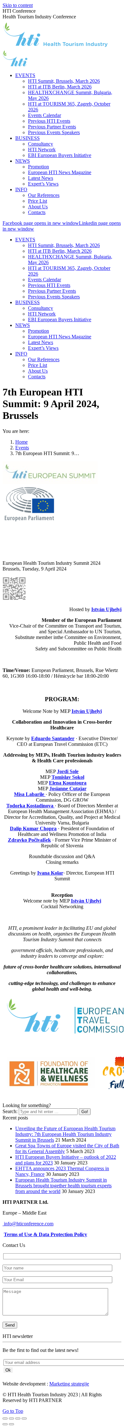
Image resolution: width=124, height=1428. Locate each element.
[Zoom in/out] (24, 1418)
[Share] (11, 1418)
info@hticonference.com (28, 1223)
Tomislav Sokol (68, 777)
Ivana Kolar (50, 873)
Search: (10, 1111)
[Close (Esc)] (5, 1418)
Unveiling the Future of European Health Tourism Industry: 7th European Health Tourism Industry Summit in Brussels (65, 1134)
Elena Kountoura (67, 783)
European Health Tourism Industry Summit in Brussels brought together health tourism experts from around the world (63, 1185)
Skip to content (18, 5)
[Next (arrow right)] (11, 1424)
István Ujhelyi (106, 609)
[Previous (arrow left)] (5, 1424)
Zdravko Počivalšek (29, 840)
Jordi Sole (68, 771)
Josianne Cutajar (67, 788)
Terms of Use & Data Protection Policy (45, 1234)
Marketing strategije (69, 1383)
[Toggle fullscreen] (17, 1418)
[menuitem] (25, 75)
